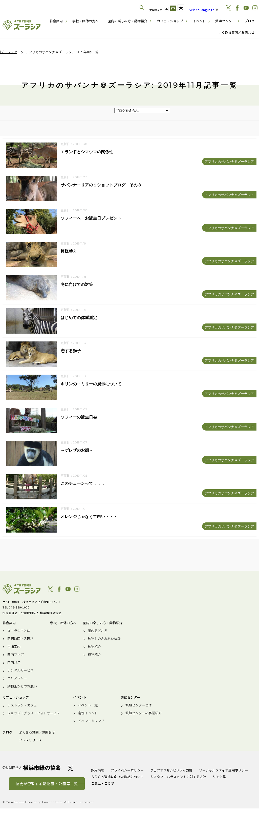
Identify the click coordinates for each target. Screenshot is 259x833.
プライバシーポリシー (127, 770)
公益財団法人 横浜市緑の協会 (32, 767)
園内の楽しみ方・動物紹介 (127, 20)
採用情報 (97, 770)
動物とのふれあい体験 (104, 638)
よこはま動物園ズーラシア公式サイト (21, 25)
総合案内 (56, 20)
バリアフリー (17, 678)
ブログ (249, 20)
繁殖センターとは (138, 705)
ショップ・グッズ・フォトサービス (33, 713)
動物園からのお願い (22, 686)
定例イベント (88, 713)
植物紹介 (94, 654)
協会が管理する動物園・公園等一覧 (47, 783)
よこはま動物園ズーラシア (21, 589)
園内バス (13, 662)
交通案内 (13, 646)
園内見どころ (97, 630)
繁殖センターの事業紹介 (143, 713)
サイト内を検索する (142, 7)
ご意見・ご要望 (102, 783)
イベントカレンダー (92, 721)
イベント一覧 (88, 705)
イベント (199, 20)
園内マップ (15, 654)
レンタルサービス (20, 670)
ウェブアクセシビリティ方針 (171, 770)
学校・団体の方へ (85, 20)
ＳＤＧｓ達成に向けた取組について (117, 776)
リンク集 (219, 776)
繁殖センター (225, 20)
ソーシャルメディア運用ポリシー (223, 770)
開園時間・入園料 (20, 638)
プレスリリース (30, 740)
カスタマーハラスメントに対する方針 (178, 776)
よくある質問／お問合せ (236, 32)
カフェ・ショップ (170, 20)
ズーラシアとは (18, 630)
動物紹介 (94, 646)
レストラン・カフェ (22, 705)
